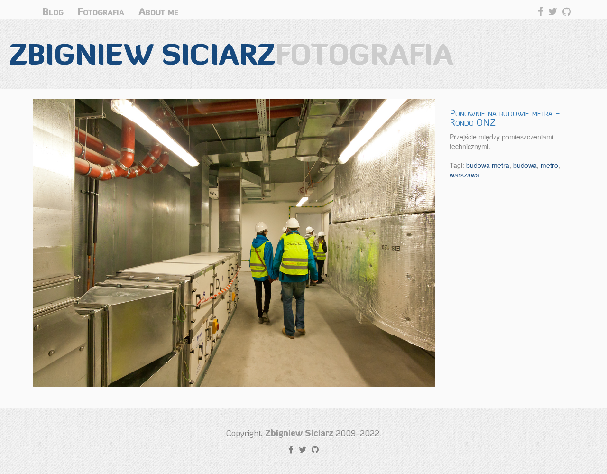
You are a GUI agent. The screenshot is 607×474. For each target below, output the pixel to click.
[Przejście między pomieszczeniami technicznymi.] (234, 243)
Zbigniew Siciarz (231, 54)
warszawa (464, 174)
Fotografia (101, 11)
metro (549, 165)
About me (158, 11)
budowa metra (487, 165)
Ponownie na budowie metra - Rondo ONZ (505, 117)
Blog (53, 11)
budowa (525, 165)
